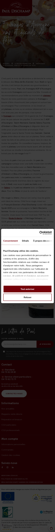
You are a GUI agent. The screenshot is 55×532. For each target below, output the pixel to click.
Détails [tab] (25, 240)
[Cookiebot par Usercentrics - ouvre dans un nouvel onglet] (39, 233)
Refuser (27, 297)
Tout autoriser (27, 289)
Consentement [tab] (10, 240)
